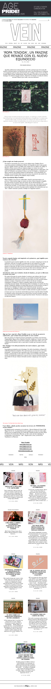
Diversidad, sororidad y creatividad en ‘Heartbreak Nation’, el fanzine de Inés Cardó (13, 573)
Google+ (2, 688)
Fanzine (13, 470)
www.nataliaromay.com (25, 446)
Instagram (43, 43)
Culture (25, 43)
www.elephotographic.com (25, 451)
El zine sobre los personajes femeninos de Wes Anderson (13, 616)
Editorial (11, 43)
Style (6, 43)
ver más (16, 501)
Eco (19, 43)
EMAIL (25, 457)
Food (29, 43)
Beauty (15, 43)
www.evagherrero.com (25, 449)
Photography (15, 509)
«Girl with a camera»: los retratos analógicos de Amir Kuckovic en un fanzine (13, 525)
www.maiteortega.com (25, 444)
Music (32, 43)
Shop (39, 43)
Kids (36, 43)
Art (21, 43)
